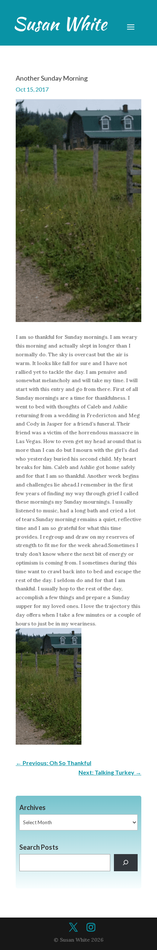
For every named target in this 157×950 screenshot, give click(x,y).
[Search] (126, 862)
